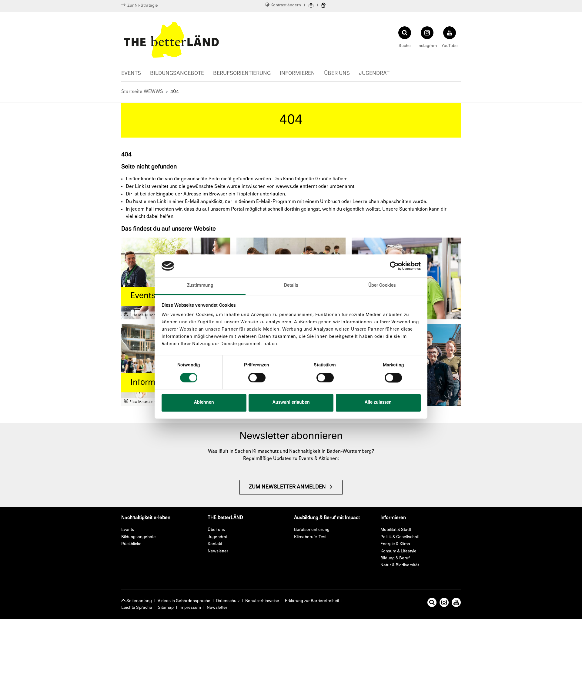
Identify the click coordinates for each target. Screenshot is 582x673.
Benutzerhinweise (262, 601)
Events (131, 73)
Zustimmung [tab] (200, 286)
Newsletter (217, 607)
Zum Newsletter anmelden (287, 487)
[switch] (257, 377)
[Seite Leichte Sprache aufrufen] (311, 6)
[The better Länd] (204, 40)
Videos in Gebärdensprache (184, 601)
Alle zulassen (378, 403)
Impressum (190, 607)
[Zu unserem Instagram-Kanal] (444, 603)
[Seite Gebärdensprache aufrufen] (323, 6)
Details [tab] (291, 286)
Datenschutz (227, 601)
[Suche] (432, 603)
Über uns (337, 73)
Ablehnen (204, 403)
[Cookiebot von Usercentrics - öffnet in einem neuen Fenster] (394, 265)
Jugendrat (374, 73)
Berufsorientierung (242, 73)
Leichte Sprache (136, 607)
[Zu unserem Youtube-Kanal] (456, 603)
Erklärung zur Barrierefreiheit (312, 601)
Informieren (297, 73)
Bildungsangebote (177, 73)
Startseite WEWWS (142, 91)
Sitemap (166, 607)
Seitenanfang (138, 601)
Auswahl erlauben (291, 403)
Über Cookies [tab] (382, 286)
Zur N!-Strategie (141, 5)
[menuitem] (135, 74)
